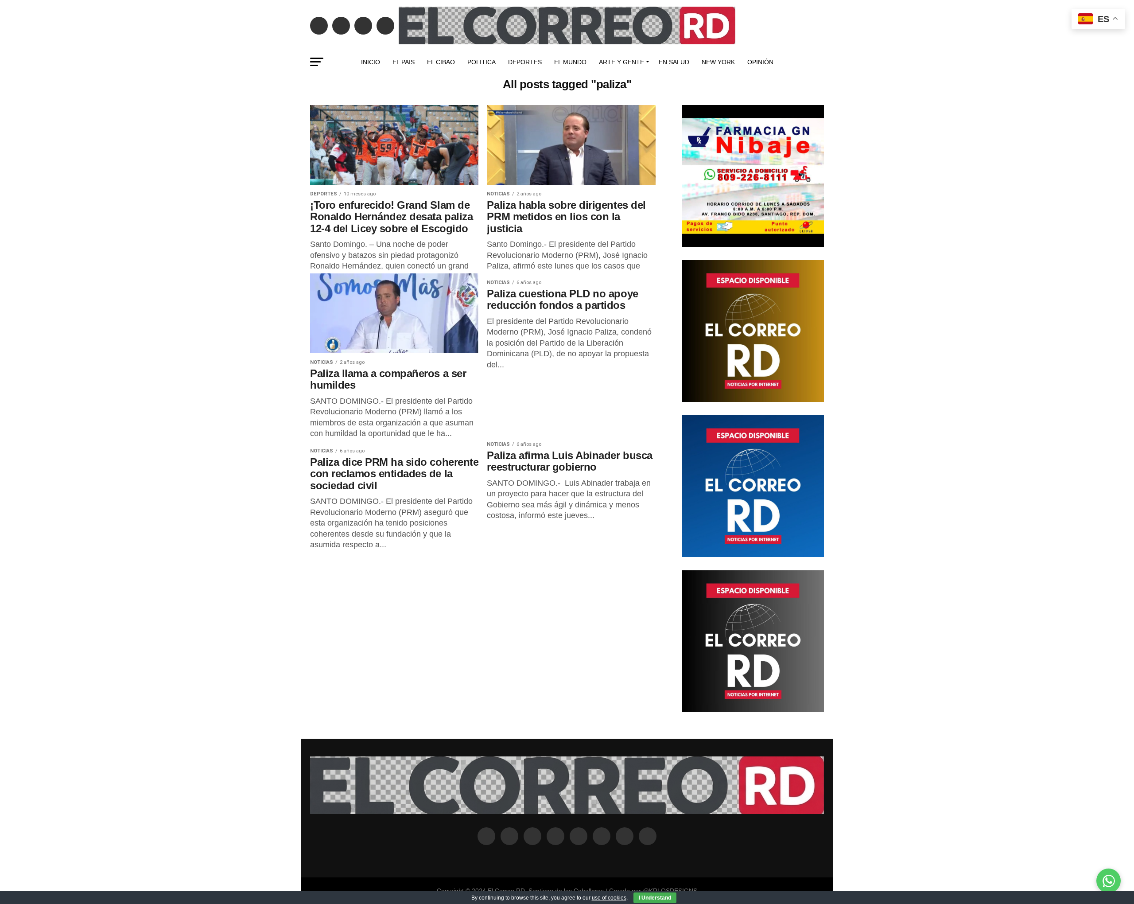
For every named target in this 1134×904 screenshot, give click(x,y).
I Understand (655, 898)
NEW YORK (718, 62)
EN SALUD (674, 62)
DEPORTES (525, 62)
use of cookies (609, 898)
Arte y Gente (621, 62)
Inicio (370, 62)
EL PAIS (403, 62)
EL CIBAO (441, 62)
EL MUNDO (570, 62)
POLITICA (481, 62)
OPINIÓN (760, 62)
